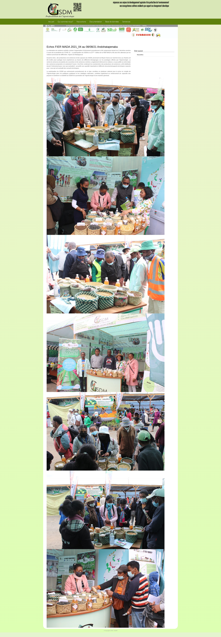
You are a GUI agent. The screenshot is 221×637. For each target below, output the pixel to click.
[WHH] (80, 30)
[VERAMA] (122, 30)
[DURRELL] (75, 30)
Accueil (51, 21)
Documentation (95, 21)
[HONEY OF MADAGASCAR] (64, 30)
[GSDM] (65, 9)
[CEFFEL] (70, 30)
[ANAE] (158, 35)
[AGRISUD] (103, 30)
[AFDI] (54, 30)
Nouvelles (140, 55)
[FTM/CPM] (97, 30)
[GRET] (128, 30)
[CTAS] (47, 30)
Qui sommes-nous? (65, 21)
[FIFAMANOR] (143, 35)
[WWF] (155, 30)
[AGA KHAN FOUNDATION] (89, 30)
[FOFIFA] (142, 30)
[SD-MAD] (112, 30)
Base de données (112, 21)
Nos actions (81, 21)
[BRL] (148, 30)
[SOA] (59, 30)
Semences (126, 21)
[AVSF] (135, 30)
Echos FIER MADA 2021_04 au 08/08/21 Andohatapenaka (82, 46)
